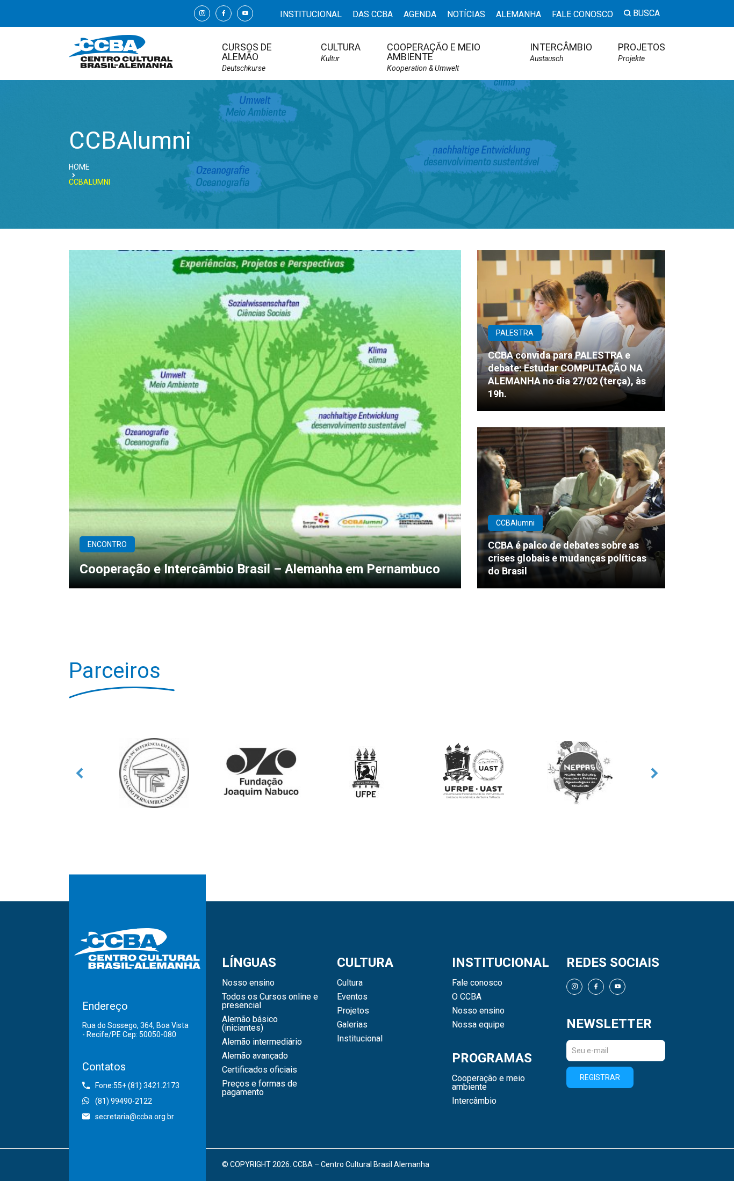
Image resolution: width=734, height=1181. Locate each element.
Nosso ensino (248, 983)
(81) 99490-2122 (123, 1101)
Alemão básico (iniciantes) (250, 1023)
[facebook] (223, 13)
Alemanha (518, 14)
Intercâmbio (561, 52)
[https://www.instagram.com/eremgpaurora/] (154, 773)
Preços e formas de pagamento (259, 1088)
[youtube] (245, 13)
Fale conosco (582, 14)
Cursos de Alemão (247, 57)
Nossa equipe (478, 1024)
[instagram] (202, 13)
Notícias (466, 14)
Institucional (311, 14)
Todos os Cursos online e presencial (270, 1001)
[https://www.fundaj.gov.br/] (260, 773)
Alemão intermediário (262, 1042)
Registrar (600, 1077)
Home (79, 167)
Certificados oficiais (259, 1070)
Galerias (352, 1024)
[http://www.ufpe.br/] (367, 773)
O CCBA (466, 997)
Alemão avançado (255, 1056)
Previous (79, 773)
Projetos (641, 52)
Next (654, 773)
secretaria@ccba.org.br (134, 1116)
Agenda (420, 14)
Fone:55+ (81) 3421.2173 (137, 1085)
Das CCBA (372, 14)
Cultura (341, 52)
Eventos (352, 997)
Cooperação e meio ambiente (433, 57)
